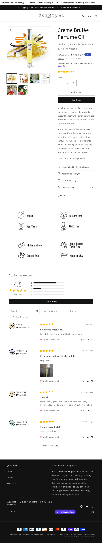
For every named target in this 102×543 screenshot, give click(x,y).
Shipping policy (89, 534)
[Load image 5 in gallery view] (12, 90)
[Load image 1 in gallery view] (12, 78)
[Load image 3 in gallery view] (34, 78)
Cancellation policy (88, 537)
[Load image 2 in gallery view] (23, 78)
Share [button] (62, 195)
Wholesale (11, 483)
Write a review (51, 301)
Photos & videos (20, 317)
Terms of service (76, 534)
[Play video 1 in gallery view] (23, 90)
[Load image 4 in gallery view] (46, 78)
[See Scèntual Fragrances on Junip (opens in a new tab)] (56, 445)
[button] (5, 16)
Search (9, 471)
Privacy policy (63, 534)
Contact (10, 477)
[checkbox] (24, 317)
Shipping (61, 58)
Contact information (72, 537)
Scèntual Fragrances (22, 534)
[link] (66, 72)
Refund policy (51, 534)
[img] (23, 327)
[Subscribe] (50, 512)
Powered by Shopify (37, 534)
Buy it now (76, 100)
